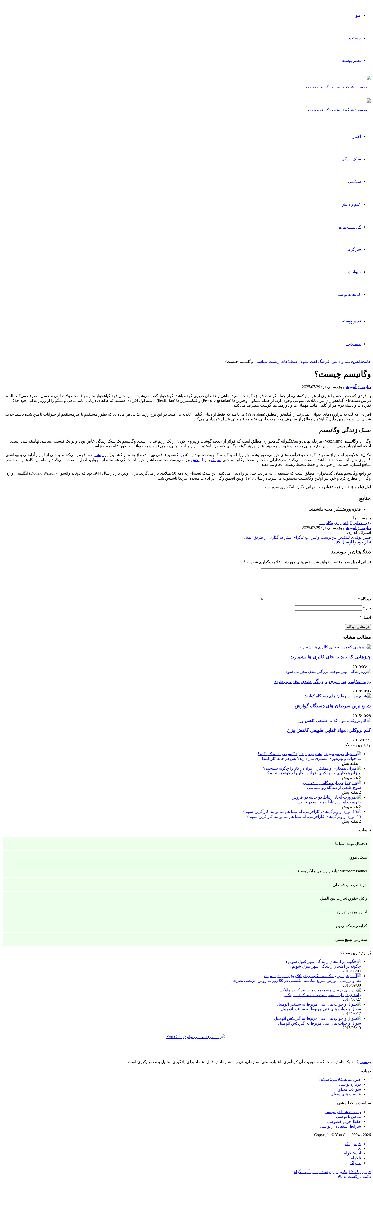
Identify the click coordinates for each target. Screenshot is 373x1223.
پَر (182, 455)
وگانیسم (326, 523)
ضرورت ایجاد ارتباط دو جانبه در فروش (328, 802)
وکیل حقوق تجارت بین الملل (343, 898)
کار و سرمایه (350, 227)
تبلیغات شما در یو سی (343, 1112)
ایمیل (365, 617)
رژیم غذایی (362, 523)
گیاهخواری (343, 523)
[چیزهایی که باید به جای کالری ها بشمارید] (335, 647)
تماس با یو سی (348, 1116)
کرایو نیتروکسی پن (351, 926)
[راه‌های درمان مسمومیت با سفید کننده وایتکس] (319, 990)
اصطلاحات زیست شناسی (276, 361)
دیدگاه (364, 599)
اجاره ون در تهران (352, 912)
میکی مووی (357, 857)
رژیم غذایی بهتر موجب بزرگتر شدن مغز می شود (322, 681)
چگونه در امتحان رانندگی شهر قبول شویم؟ (325, 966)
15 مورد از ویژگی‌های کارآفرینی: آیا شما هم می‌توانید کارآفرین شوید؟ (304, 816)
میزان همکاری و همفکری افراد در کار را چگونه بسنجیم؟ (314, 773)
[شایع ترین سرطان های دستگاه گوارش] (337, 696)
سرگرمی (353, 249)
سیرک (216, 459)
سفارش (351, 939)
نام (367, 608)
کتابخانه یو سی (348, 294)
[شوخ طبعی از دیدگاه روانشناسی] (332, 782)
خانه (367, 361)
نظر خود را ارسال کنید (352, 542)
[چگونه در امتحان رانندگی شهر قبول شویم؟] (323, 961)
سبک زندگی (351, 159)
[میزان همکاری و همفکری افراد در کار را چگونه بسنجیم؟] (312, 768)
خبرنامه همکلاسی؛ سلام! (340, 1079)
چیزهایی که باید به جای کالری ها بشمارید (330, 656)
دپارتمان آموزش (358, 387)
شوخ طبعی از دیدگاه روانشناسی (334, 787)
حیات (294, 446)
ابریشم (100, 455)
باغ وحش (199, 459)
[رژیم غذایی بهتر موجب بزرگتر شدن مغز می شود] (328, 671)
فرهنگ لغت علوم (314, 361)
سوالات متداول (348, 1089)
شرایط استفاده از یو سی (340, 1126)
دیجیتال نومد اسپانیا (351, 843)
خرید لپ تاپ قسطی (350, 884)
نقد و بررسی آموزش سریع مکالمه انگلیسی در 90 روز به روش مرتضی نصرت (296, 980)
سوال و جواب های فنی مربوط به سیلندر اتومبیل (321, 1009)
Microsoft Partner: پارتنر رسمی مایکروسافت (330, 871)
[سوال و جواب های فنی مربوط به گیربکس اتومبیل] (317, 1018)
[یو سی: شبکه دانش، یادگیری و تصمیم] (338, 87)
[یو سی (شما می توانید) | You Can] (186, 1040)
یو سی (365, 1062)
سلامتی (354, 181)
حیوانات (354, 272)
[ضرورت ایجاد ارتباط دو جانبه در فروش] (326, 797)
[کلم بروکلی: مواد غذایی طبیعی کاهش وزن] (334, 720)
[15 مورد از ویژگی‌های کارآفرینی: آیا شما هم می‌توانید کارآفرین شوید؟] (302, 811)
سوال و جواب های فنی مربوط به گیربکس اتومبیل (319, 1023)
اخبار (357, 136)
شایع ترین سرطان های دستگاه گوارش (333, 705)
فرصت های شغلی (345, 1094)
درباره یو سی (350, 1084)
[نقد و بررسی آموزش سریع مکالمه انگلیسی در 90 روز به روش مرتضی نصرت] (312, 976)
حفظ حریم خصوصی (344, 1121)
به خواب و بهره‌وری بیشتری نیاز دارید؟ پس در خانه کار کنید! (311, 758)
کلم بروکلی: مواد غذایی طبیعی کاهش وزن (329, 730)
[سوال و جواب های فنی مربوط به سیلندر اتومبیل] (319, 1004)
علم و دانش (351, 204)
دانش (357, 361)
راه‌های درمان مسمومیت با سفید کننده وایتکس (322, 995)
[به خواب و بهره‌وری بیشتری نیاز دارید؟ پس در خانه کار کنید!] (309, 754)
